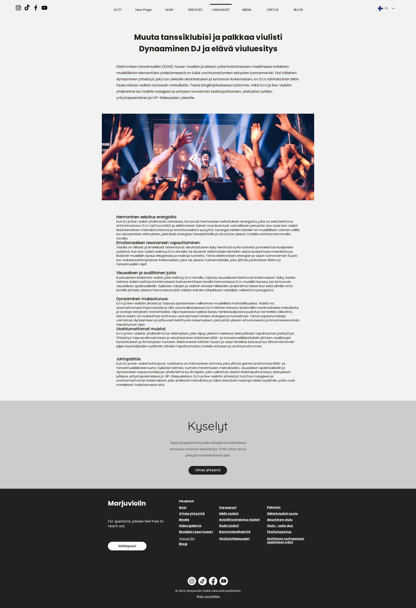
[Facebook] (35, 7)
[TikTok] (27, 7)
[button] (207, 470)
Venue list (187, 538)
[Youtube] (223, 581)
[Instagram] (18, 7)
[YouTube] (44, 7)
